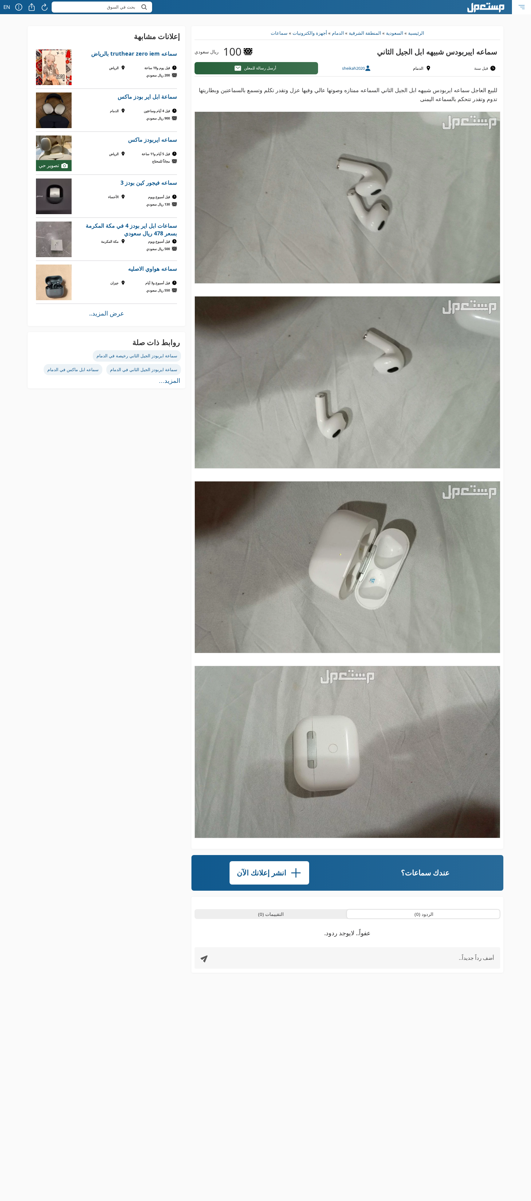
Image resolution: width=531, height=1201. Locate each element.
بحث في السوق (121, 7)
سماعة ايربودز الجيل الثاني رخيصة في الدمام (136, 356)
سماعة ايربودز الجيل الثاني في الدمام (143, 369)
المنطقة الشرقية (365, 33)
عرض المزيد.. (106, 313)
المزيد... (169, 380)
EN (6, 6)
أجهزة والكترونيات (310, 33)
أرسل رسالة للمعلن (260, 68)
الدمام (338, 33)
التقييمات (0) (271, 914)
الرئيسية (416, 33)
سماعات (279, 33)
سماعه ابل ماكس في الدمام (73, 369)
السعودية (394, 33)
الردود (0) (424, 914)
